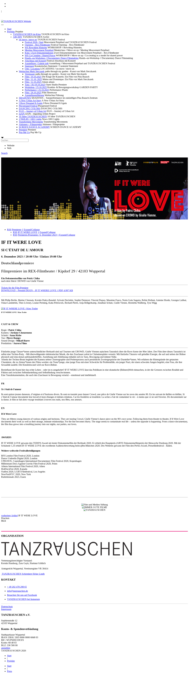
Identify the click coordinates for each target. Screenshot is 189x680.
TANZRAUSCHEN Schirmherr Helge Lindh (23, 574)
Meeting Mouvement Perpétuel (39, 50)
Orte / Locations (32, 68)
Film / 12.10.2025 (33, 82)
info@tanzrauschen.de (17, 591)
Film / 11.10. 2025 (33, 79)
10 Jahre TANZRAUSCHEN (33, 116)
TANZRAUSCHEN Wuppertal (16, 11)
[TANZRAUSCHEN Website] (16, 21)
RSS (9, 229)
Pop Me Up (24, 132)
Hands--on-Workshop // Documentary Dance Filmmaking (52, 58)
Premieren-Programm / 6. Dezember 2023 (37, 235)
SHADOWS (25, 98)
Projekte (11, 31)
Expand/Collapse (32, 229)
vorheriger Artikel (9, 515)
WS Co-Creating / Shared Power (40, 55)
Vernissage (30, 74)
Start (9, 29)
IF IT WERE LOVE (27, 232)
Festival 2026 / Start (34, 42)
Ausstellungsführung (34, 95)
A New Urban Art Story (30, 100)
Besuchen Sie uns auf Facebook (22, 595)
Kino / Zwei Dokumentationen (39, 53)
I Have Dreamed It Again (31, 103)
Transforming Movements (31, 122)
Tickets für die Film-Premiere (14, 288)
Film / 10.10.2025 (33, 76)
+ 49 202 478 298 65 (17, 587)
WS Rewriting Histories (36, 47)
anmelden (5, 648)
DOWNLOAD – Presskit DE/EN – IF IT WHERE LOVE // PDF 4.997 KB (37, 290)
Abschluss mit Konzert (35, 61)
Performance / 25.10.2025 (37, 90)
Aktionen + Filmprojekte (30, 124)
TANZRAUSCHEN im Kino (27, 34)
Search (4, 153)
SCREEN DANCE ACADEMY (34, 127)
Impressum (6, 609)
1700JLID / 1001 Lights (30, 119)
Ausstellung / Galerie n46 (37, 63)
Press (9, 671)
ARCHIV (17, 37)
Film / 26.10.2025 (33, 92)
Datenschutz (7, 606)
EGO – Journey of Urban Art (32, 111)
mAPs (22, 114)
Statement (29, 66)
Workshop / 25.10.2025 (36, 87)
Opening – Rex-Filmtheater (37, 45)
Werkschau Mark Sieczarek (31, 71)
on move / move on (28, 39)
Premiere (23, 129)
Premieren (16, 229)
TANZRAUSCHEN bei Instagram (23, 599)
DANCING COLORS (29, 108)
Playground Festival (28, 106)
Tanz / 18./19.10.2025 (35, 84)
